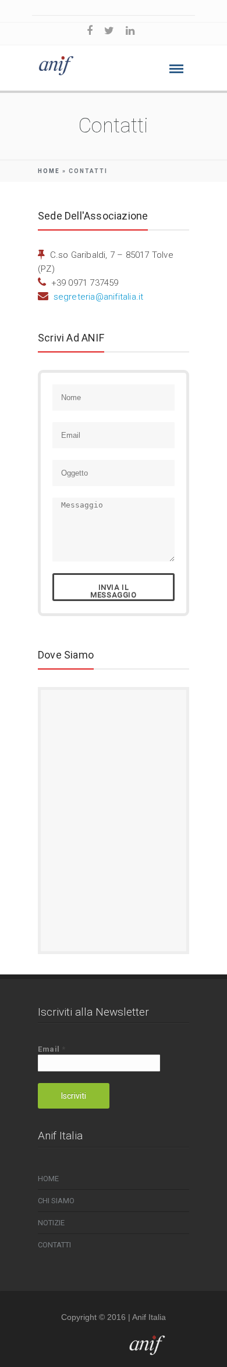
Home (49, 171)
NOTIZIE (51, 1222)
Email (52, 1049)
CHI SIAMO (56, 1200)
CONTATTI (54, 1244)
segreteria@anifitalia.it (99, 297)
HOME (48, 1178)
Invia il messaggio (113, 591)
